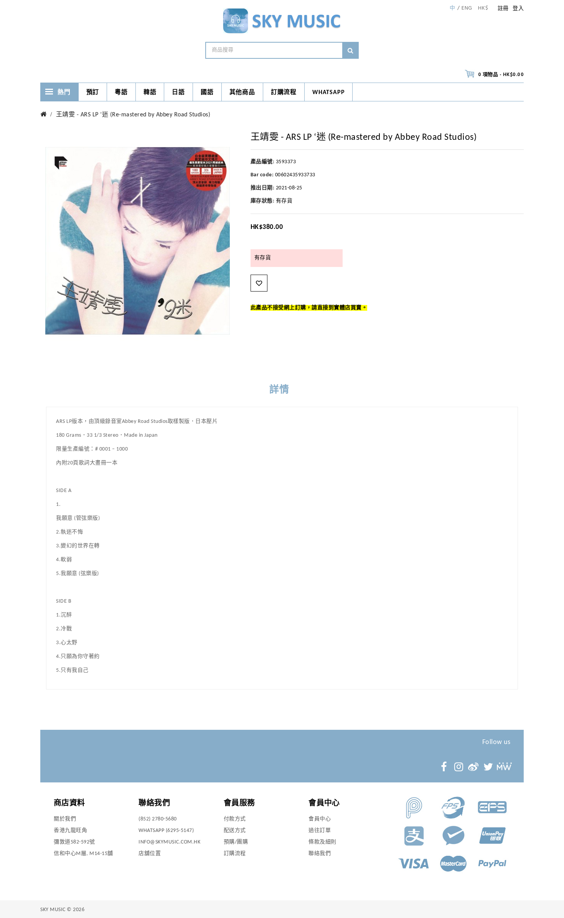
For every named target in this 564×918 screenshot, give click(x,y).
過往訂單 (319, 830)
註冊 (503, 9)
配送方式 (235, 830)
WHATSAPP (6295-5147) (166, 830)
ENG (467, 8)
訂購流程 (284, 92)
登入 (518, 9)
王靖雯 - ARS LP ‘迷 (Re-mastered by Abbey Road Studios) (133, 115)
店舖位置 (150, 854)
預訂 (92, 92)
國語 (207, 92)
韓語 (150, 92)
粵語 (121, 92)
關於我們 (65, 819)
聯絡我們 (319, 854)
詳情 (279, 390)
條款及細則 (322, 842)
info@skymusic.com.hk (169, 842)
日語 (178, 92)
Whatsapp (328, 92)
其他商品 (242, 92)
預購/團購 (236, 842)
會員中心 (319, 819)
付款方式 (235, 819)
